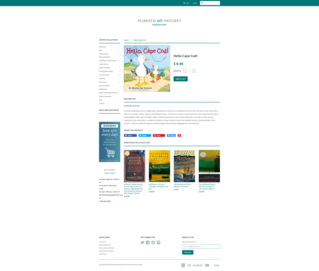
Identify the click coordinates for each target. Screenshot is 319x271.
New (100, 50)
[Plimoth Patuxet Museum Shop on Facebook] (148, 243)
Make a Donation (105, 96)
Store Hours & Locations (106, 251)
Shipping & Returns (105, 245)
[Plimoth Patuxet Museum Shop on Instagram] (158, 243)
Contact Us (102, 242)
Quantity (177, 71)
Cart (187, 3)
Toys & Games (104, 85)
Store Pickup (103, 254)
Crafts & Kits (103, 64)
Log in (195, 3)
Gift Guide (102, 47)
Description (130, 99)
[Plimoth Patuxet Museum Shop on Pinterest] (153, 243)
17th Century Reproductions (104, 55)
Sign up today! (109, 173)
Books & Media (104, 68)
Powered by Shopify (136, 265)
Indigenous (103, 89)
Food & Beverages (106, 71)
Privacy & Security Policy (106, 248)
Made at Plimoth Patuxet (108, 93)
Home (126, 40)
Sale (100, 100)
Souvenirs (103, 82)
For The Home (104, 75)
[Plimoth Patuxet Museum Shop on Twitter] (142, 243)
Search (101, 103)
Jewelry (102, 78)
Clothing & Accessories (107, 60)
